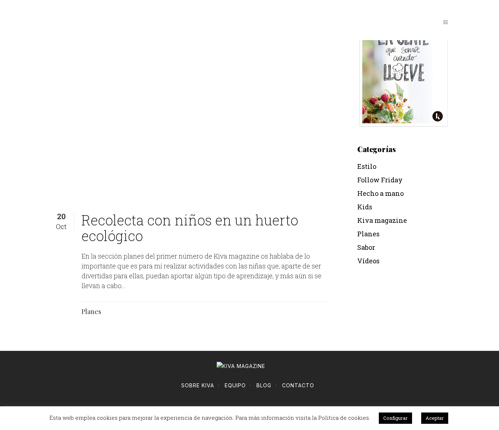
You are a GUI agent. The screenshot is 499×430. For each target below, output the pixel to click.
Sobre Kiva (197, 385)
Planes (91, 311)
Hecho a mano (380, 193)
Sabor (366, 247)
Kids (364, 206)
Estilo (366, 166)
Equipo (235, 385)
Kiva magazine (382, 220)
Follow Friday (380, 179)
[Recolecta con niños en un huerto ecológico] (196, 101)
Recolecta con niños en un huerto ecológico (189, 228)
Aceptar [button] (435, 418)
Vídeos (368, 260)
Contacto (298, 385)
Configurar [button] (395, 418)
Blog (263, 385)
